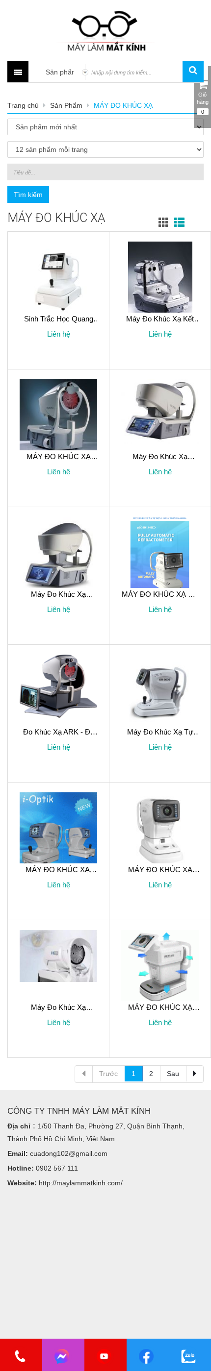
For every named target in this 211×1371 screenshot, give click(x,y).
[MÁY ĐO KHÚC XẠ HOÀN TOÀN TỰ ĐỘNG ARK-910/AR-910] (160, 830)
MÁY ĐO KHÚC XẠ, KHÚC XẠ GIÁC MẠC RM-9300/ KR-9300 (58, 869)
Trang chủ (23, 105)
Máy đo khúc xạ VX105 (58, 1007)
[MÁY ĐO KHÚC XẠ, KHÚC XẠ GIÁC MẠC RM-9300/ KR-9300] (58, 830)
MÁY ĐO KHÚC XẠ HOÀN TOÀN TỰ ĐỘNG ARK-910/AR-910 (160, 869)
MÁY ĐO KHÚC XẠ (123, 105)
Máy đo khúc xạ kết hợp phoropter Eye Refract (160, 319)
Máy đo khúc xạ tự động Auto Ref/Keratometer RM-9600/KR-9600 (160, 732)
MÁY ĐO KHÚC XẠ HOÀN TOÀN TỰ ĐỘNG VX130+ (58, 456)
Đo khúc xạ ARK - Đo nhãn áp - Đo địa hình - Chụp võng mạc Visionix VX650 (58, 732)
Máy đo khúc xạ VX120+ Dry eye (58, 594)
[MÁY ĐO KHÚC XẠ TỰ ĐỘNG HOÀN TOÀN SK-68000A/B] (160, 557)
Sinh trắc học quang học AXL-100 (58, 319)
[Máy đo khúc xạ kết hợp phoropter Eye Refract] (160, 282)
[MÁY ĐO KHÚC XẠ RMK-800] (160, 967)
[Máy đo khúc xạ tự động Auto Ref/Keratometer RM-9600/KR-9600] (160, 693)
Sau (173, 1073)
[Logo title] (105, 31)
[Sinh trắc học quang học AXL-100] (58, 280)
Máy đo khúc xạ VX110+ (159, 456)
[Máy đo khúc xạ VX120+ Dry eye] (58, 554)
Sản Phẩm (66, 105)
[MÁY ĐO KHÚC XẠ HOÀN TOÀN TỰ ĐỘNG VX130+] (58, 417)
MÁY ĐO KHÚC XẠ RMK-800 (160, 1007)
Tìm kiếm (28, 194)
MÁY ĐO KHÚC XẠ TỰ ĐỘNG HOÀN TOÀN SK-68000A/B (160, 594)
